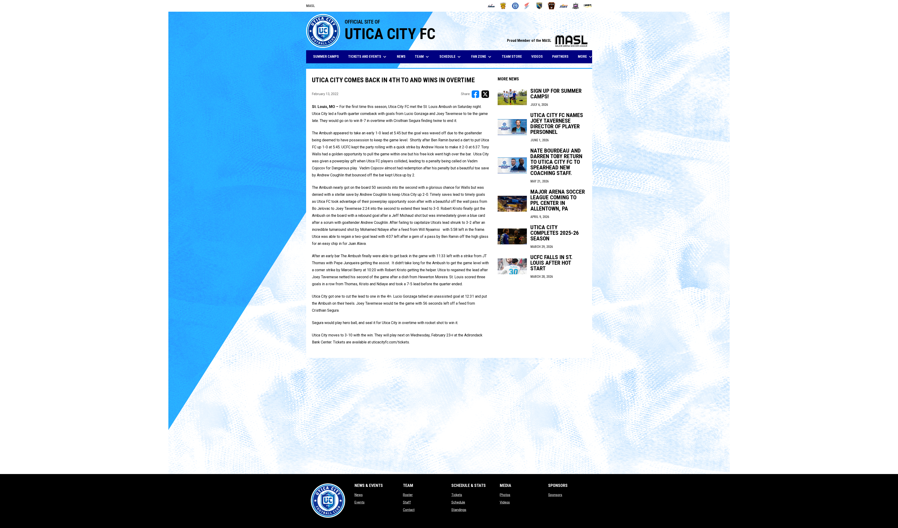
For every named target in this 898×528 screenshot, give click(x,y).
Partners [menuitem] (560, 56)
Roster (408, 495)
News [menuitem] (401, 56)
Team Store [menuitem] (513, 56)
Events (360, 502)
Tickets (456, 495)
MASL (310, 6)
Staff (407, 502)
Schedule (458, 502)
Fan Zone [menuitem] (481, 57)
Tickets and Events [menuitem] (367, 57)
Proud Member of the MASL (547, 40)
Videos (505, 502)
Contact (409, 510)
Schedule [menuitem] (450, 57)
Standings (458, 510)
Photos (505, 495)
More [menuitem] (585, 57)
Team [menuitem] (422, 57)
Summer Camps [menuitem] (326, 56)
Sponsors (555, 495)
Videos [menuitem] (537, 56)
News (359, 495)
